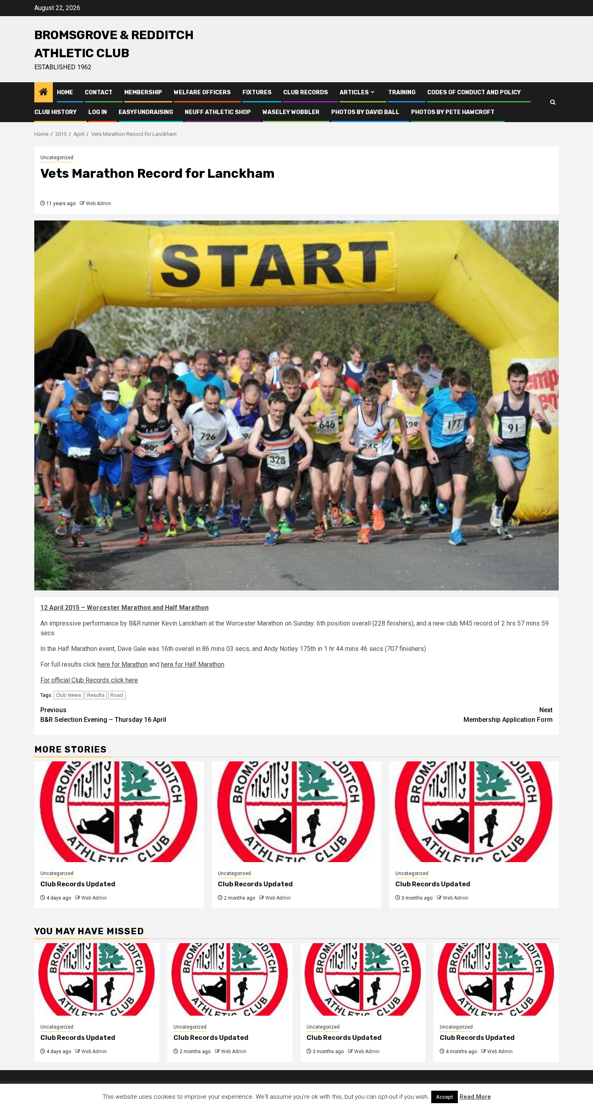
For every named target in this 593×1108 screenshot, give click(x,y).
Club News (68, 695)
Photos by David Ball (365, 112)
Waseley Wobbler (291, 112)
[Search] (553, 102)
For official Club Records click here (89, 680)
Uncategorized (56, 157)
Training (402, 92)
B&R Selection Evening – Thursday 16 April (103, 714)
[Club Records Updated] (119, 811)
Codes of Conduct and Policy (474, 92)
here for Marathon (123, 664)
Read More (475, 1096)
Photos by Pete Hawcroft (453, 112)
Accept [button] (444, 1097)
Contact (99, 92)
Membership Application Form (508, 714)
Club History (55, 112)
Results (95, 695)
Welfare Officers (202, 92)
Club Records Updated (77, 884)
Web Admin (98, 203)
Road (117, 695)
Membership (143, 92)
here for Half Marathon (192, 664)
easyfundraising (146, 112)
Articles (354, 92)
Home (65, 92)
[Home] (43, 92)
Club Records (305, 92)
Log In (97, 112)
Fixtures (256, 92)
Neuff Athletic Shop (218, 112)
